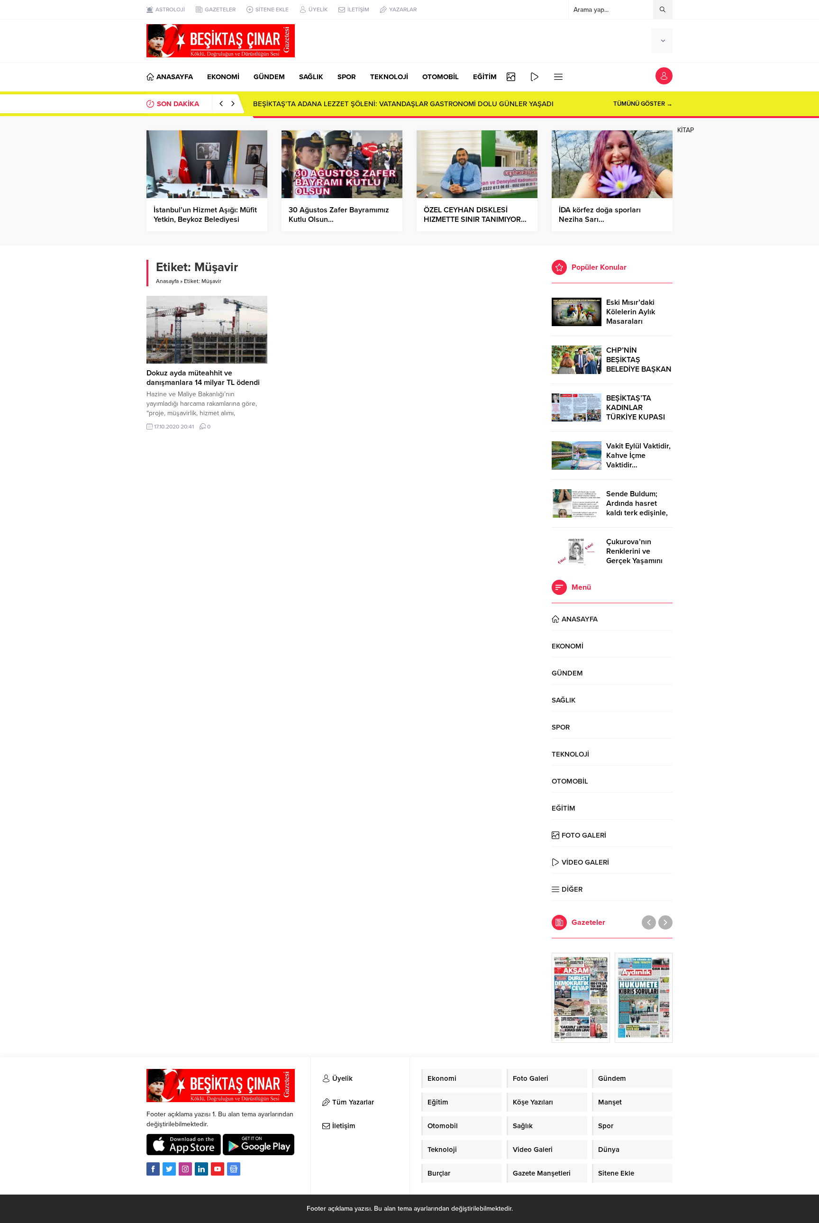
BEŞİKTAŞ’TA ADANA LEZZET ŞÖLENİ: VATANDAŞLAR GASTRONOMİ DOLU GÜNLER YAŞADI (403, 104)
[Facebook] (153, 1169)
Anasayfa (167, 281)
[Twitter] (169, 1169)
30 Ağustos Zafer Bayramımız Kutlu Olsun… (339, 214)
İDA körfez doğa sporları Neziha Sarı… (600, 214)
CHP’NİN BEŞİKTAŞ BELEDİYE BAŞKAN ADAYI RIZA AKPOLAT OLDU (639, 369)
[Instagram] (185, 1169)
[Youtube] (217, 1169)
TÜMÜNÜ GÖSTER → (643, 104)
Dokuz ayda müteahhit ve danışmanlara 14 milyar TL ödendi (203, 377)
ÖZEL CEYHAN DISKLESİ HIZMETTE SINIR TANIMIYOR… (475, 214)
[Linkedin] (201, 1169)
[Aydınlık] (644, 998)
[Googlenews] (233, 1169)
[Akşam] (581, 998)
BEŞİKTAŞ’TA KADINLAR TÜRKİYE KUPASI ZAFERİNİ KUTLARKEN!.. (635, 417)
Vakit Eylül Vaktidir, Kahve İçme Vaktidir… (638, 455)
